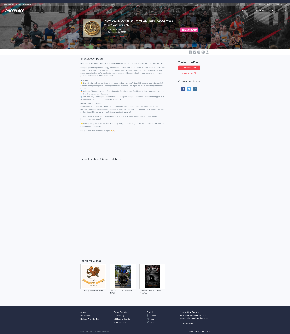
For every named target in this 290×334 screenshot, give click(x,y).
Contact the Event (189, 68)
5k (117, 36)
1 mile (121, 36)
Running (111, 36)
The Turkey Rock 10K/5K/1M (91, 291)
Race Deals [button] (259, 11)
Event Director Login (282, 4)
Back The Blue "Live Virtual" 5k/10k (121, 292)
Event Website (188, 73)
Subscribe (282, 11)
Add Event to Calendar (122, 319)
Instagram (153, 319)
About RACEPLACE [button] (265, 4)
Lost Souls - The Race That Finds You (150, 292)
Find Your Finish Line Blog (89, 319)
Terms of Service (194, 331)
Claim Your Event (120, 322)
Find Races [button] (245, 11)
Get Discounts (188, 323)
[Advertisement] (122, 145)
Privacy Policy (205, 331)
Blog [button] (271, 11)
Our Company (85, 316)
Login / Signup (119, 316)
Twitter (152, 322)
